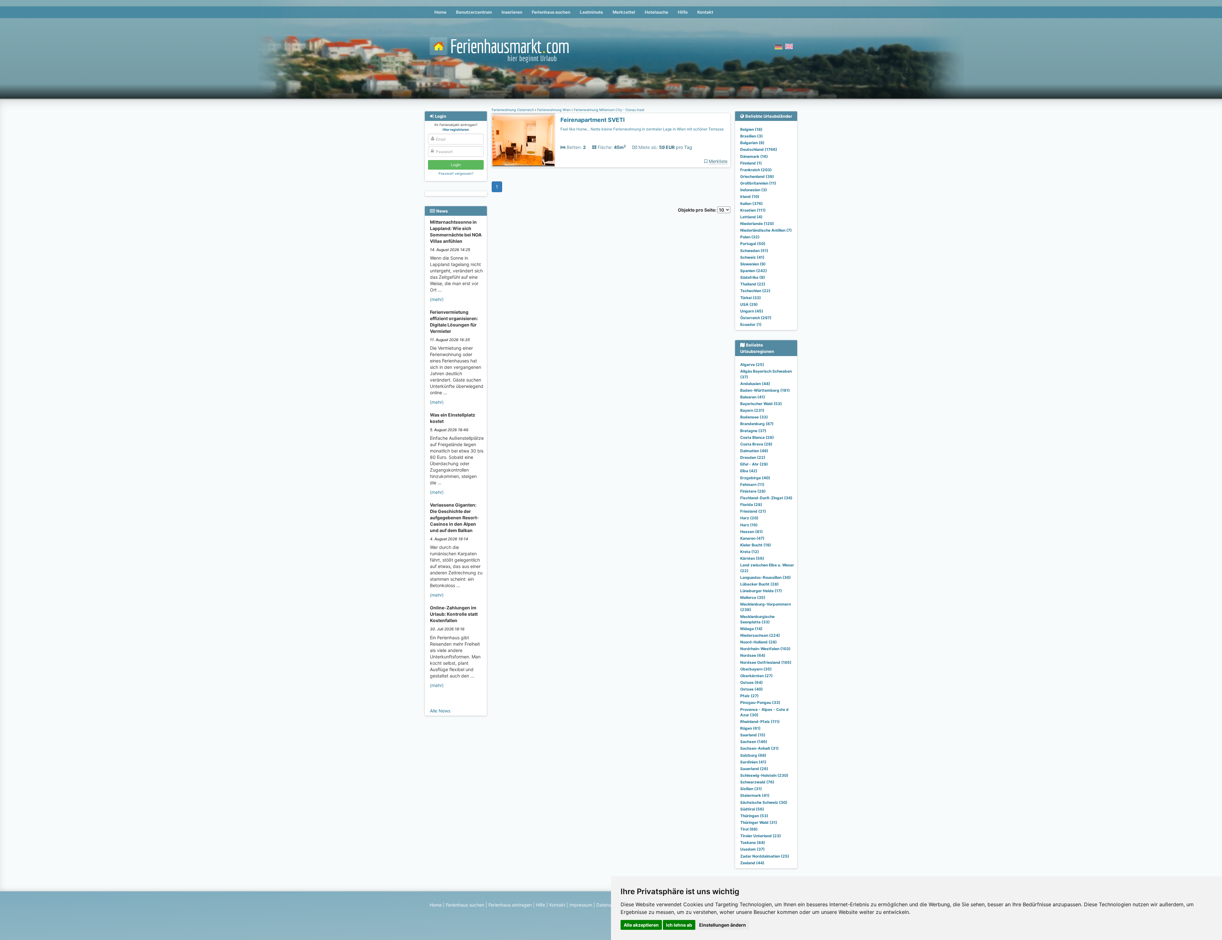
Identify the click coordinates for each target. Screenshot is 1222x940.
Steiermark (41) (754, 795)
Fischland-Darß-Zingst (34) (766, 497)
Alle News (440, 710)
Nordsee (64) (752, 655)
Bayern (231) (752, 410)
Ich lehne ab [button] (679, 925)
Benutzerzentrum (474, 12)
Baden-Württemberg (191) (765, 390)
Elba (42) (748, 470)
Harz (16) (749, 525)
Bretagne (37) (753, 430)
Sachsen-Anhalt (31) (759, 748)
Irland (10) (749, 196)
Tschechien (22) (755, 290)
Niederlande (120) (757, 223)
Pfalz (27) (749, 695)
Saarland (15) (752, 735)
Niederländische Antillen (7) (766, 230)
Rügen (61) (750, 728)
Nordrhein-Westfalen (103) (765, 648)
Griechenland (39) (757, 176)
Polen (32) (750, 237)
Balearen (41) (752, 397)
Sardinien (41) (753, 762)
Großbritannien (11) (758, 183)
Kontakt (705, 12)
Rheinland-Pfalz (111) (760, 721)
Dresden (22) (752, 457)
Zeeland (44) (752, 862)
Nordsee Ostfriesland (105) (765, 662)
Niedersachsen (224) (760, 635)
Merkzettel (624, 12)
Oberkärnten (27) (756, 675)
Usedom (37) (752, 849)
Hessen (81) (751, 531)
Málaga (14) (751, 628)
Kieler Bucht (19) (755, 545)
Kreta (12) (749, 551)
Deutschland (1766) (758, 149)
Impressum (580, 905)
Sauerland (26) (754, 768)
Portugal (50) (752, 243)
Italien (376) (751, 203)
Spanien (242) (753, 270)
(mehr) (437, 299)
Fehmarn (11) (752, 484)
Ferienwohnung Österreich (513, 110)
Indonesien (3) (753, 189)
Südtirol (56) (752, 809)
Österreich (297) (755, 317)
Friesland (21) (753, 511)
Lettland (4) (751, 216)
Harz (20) (749, 518)
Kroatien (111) (753, 210)
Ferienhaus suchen (551, 12)
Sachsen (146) (753, 741)
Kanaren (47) (752, 538)
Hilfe (683, 12)
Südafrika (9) (752, 277)
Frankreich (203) (756, 169)
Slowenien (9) (753, 264)
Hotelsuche (656, 12)
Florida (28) (751, 504)
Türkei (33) (750, 297)
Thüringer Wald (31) (758, 822)
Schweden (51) (754, 250)
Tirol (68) (749, 829)
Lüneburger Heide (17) (761, 590)
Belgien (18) (751, 129)
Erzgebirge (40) (755, 477)
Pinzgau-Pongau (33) (760, 702)
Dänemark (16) (754, 156)
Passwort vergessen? (456, 174)
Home (440, 12)
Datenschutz (609, 905)
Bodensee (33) (754, 417)
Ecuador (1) (751, 324)
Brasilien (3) (751, 136)
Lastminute (591, 12)
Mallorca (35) (752, 597)
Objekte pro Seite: (697, 210)
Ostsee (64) (751, 682)
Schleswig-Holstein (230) (764, 775)
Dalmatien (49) (754, 450)
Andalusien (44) (755, 383)
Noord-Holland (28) (758, 642)
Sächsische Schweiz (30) (763, 802)
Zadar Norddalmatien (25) (764, 856)
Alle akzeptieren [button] (641, 925)
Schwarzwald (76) (757, 782)
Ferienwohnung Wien (554, 110)
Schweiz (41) (752, 257)
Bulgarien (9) (752, 142)
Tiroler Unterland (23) (760, 835)
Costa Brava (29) (756, 444)
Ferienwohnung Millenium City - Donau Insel (608, 110)
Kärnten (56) (752, 558)
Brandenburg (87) (757, 423)
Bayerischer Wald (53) (761, 403)
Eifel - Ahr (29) (754, 464)
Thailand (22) (752, 284)
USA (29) (749, 304)
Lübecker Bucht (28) (759, 584)
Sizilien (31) (751, 788)
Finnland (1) (751, 163)
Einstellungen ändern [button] (722, 925)
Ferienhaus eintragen (510, 905)
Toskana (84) (752, 842)
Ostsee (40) (751, 689)
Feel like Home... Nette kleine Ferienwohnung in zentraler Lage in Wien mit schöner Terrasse (642, 129)
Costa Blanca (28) (757, 437)
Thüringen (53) (754, 815)
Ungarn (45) (751, 311)
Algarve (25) (752, 364)
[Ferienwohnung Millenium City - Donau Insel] (523, 140)
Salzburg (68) (753, 755)
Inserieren (512, 12)
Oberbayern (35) (756, 669)
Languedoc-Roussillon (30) (765, 577)
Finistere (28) (753, 491)
